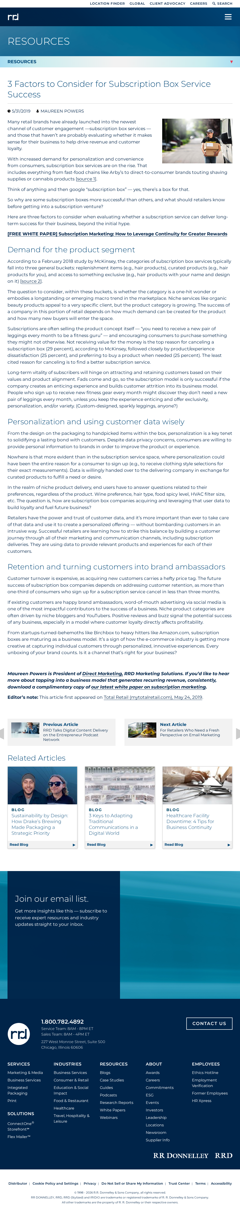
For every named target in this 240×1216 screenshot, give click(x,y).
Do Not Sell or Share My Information (132, 1183)
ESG (150, 1095)
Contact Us (209, 1023)
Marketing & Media (25, 1072)
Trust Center (179, 1183)
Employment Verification (204, 1083)
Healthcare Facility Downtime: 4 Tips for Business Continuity (190, 821)
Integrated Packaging (18, 1090)
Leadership (156, 1117)
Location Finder (107, 3)
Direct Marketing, (102, 673)
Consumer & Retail (71, 1080)
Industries (68, 1064)
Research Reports (116, 1102)
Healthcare (64, 1108)
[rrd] (13, 16)
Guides (106, 1087)
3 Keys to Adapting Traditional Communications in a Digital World (113, 824)
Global (137, 3)
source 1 (86, 179)
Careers (198, 3)
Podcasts (108, 1095)
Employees (206, 1064)
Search (224, 3)
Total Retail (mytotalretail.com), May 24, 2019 (153, 697)
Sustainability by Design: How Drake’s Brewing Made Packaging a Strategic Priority (39, 824)
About (154, 1064)
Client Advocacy (167, 3)
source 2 (31, 281)
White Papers (112, 1110)
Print (12, 1101)
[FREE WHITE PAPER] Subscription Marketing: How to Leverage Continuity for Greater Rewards (117, 234)
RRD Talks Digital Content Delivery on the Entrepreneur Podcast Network (75, 732)
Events (152, 1102)
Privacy (90, 1183)
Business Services (24, 1080)
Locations (155, 1125)
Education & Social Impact (71, 1090)
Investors (154, 1110)
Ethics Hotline (205, 1072)
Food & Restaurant (71, 1101)
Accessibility (221, 1183)
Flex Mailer (19, 1137)
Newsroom (156, 1132)
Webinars (109, 1117)
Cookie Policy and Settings (55, 1183)
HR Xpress (201, 1101)
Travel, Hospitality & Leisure (72, 1118)
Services (19, 1064)
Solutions (21, 1114)
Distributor (17, 1183)
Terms (200, 1183)
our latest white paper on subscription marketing (148, 687)
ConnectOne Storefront (21, 1126)
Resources (114, 1064)
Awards (153, 1072)
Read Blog (43, 844)
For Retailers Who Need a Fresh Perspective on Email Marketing (190, 729)
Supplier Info (158, 1140)
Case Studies (112, 1080)
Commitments (160, 1087)
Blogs (105, 1072)
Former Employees (210, 1093)
